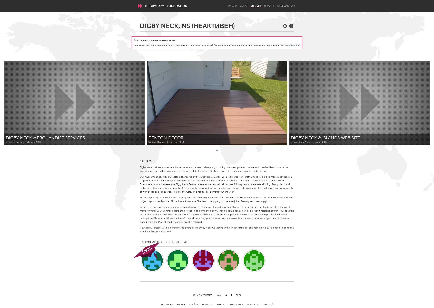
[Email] (285, 26)
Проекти (269, 6)
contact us (294, 45)
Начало (232, 6)
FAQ (219, 295)
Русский (269, 304)
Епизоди (256, 6)
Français (207, 304)
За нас (244, 6)
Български (167, 304)
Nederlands (236, 304)
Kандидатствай (286, 6)
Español (193, 304)
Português (253, 304)
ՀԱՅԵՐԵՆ (221, 304)
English (181, 304)
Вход (238, 295)
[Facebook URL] (291, 26)
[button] (217, 150)
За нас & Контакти (203, 295)
